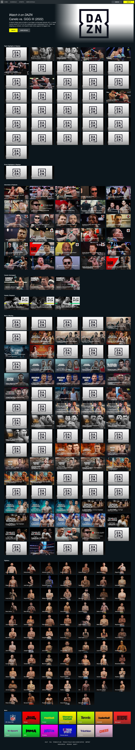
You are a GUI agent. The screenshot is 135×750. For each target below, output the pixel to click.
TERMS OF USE (57, 742)
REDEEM (69, 744)
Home (6, 2)
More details (30, 2)
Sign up (129, 2)
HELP (46, 742)
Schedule (13, 2)
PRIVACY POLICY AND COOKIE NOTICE (73, 742)
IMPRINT (88, 742)
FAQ (50, 742)
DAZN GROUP (61, 744)
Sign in (117, 2)
